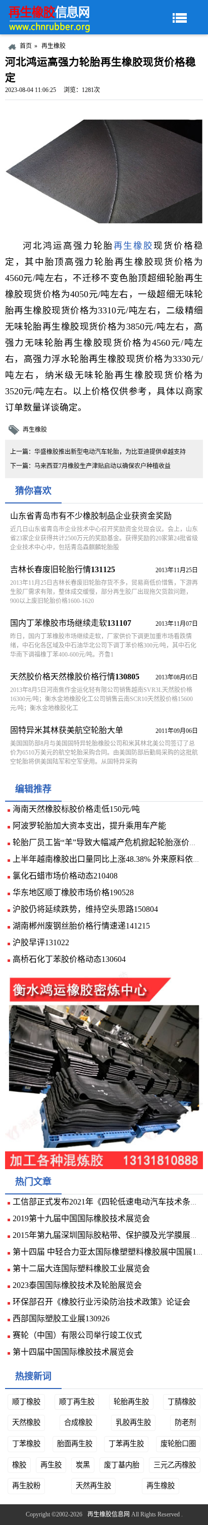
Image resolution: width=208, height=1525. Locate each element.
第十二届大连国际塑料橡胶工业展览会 (81, 1268)
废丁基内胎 (121, 1465)
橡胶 (19, 1465)
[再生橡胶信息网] (50, 17)
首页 (26, 46)
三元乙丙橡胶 (174, 1465)
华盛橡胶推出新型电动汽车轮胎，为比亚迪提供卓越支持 (110, 451)
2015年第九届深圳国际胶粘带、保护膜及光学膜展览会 (109, 1235)
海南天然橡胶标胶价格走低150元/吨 (76, 809)
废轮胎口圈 (178, 1444)
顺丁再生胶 (76, 1402)
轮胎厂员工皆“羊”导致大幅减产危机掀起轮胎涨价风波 (109, 842)
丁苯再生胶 (126, 1444)
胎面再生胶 (74, 1444)
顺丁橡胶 (26, 1402)
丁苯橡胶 (26, 1444)
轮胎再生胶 (131, 1402)
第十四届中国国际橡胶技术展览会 (73, 1352)
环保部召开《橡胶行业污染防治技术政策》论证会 (101, 1302)
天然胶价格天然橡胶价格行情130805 (74, 676)
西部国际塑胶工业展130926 (61, 1318)
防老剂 (185, 1422)
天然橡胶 (26, 1422)
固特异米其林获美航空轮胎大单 (66, 730)
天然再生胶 (93, 1486)
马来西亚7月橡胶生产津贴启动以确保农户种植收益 (102, 466)
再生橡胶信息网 (108, 1514)
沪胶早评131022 (41, 942)
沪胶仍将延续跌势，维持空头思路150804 (85, 909)
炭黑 (83, 1465)
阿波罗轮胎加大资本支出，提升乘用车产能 (89, 825)
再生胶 (51, 1465)
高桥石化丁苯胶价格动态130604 (69, 959)
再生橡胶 (53, 46)
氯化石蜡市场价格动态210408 (65, 875)
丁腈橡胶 (182, 1402)
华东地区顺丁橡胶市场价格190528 (73, 892)
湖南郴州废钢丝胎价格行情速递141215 (81, 925)
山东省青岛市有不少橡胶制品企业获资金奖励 (91, 516)
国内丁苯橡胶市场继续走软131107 (70, 623)
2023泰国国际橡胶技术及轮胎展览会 (77, 1285)
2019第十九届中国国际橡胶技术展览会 (81, 1218)
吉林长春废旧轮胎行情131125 (62, 569)
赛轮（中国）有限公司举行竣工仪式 (77, 1335)
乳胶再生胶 (133, 1422)
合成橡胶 (78, 1422)
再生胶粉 (26, 1486)
